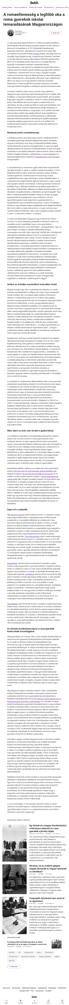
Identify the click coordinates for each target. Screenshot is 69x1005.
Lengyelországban (32, 536)
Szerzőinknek (39, 991)
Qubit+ (48, 1003)
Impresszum (6, 988)
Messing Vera (32, 833)
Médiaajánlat (52, 988)
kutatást (36, 53)
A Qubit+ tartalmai (7, 7)
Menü (6, 1003)
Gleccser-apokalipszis (20, 7)
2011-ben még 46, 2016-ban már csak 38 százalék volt (35, 471)
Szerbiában (29, 574)
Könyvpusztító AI (49, 7)
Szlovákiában (12, 604)
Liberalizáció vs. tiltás (62, 7)
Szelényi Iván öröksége (35, 7)
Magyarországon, (18, 515)
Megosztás (56, 33)
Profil (62, 1003)
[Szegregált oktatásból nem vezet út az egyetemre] (14, 915)
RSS (32, 991)
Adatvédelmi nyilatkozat (29, 988)
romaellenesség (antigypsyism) (47, 157)
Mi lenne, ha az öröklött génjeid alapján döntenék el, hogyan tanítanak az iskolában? (47, 869)
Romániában (12, 563)
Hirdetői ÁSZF (62, 988)
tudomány (18, 34)
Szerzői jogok (16, 988)
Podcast (34, 1003)
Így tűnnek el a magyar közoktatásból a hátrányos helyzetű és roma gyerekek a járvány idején (47, 828)
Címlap (20, 1003)
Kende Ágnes (18, 31)
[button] (11, 952)
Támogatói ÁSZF (24, 991)
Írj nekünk (48, 991)
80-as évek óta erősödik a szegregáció (38, 474)
